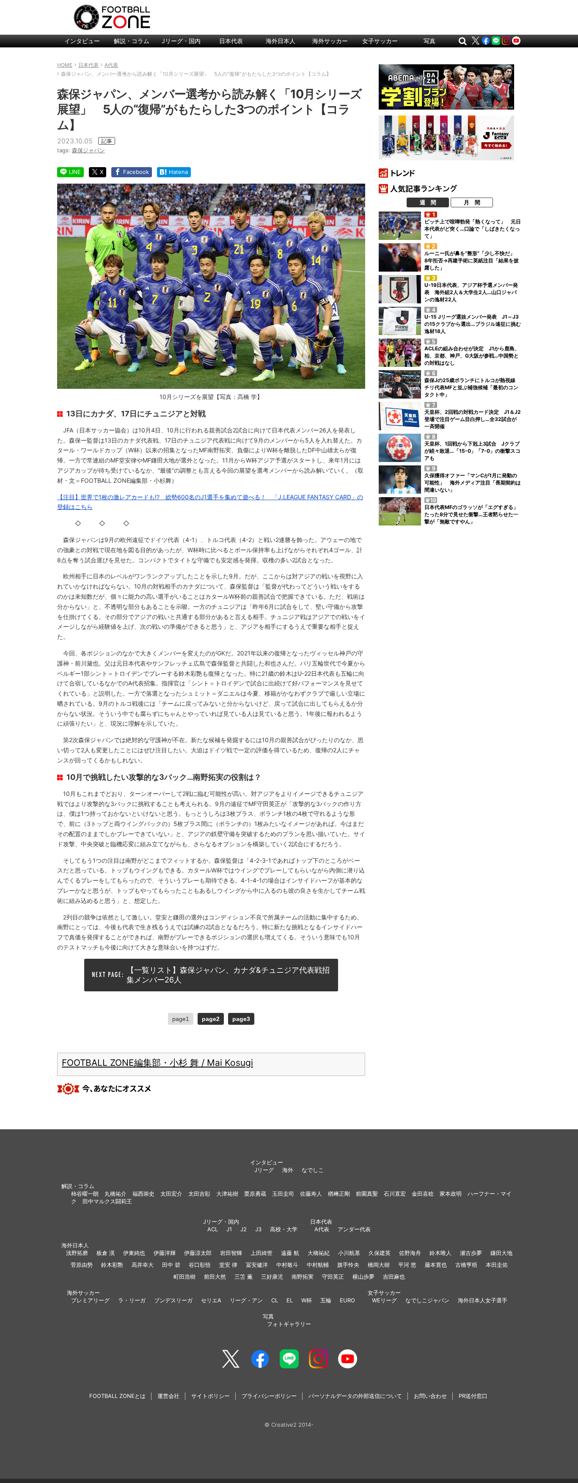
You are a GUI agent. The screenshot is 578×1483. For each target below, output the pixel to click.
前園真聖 (367, 1193)
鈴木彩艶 (112, 1264)
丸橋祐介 (116, 1193)
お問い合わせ (430, 1395)
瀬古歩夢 (471, 1252)
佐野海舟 (410, 1252)
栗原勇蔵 (255, 1193)
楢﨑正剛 (339, 1193)
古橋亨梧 (466, 1264)
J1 (229, 1229)
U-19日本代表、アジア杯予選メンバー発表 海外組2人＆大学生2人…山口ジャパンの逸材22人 (471, 292)
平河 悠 (407, 1264)
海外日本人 (280, 40)
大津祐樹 (227, 1193)
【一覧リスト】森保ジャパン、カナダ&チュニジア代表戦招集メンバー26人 (228, 975)
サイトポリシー (210, 1395)
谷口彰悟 (200, 1264)
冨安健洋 (257, 1264)
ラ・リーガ (132, 1300)
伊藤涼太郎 (198, 1252)
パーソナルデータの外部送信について (355, 1395)
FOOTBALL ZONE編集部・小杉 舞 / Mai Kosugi (157, 1062)
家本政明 (451, 1193)
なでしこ (313, 1170)
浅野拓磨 (77, 1252)
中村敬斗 (287, 1264)
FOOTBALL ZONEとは (117, 1395)
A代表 (321, 1229)
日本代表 (231, 40)
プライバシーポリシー (269, 1395)
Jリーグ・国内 (181, 40)
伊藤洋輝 (165, 1252)
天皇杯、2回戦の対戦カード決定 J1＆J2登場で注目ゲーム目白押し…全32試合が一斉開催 (472, 419)
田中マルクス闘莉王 (107, 1201)
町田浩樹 (184, 1276)
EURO (347, 1300)
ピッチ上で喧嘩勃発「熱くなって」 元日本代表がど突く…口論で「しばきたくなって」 (472, 228)
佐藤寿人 (311, 1193)
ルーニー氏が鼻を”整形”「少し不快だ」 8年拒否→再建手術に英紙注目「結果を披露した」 (472, 260)
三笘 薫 (243, 1276)
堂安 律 (228, 1264)
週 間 (428, 202)
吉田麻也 (394, 1276)
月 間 (472, 202)
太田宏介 (171, 1193)
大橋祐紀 (319, 1252)
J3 (258, 1229)
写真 (429, 40)
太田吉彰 (199, 1193)
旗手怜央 (348, 1264)
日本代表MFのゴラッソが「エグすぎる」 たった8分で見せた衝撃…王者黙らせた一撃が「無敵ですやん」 (473, 514)
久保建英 (380, 1252)
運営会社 (168, 1395)
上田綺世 (261, 1252)
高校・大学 (283, 1229)
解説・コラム (131, 40)
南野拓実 (303, 1276)
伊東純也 (134, 1252)
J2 (243, 1229)
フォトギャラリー (289, 1324)
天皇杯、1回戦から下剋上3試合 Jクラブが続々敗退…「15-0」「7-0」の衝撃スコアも (472, 450)
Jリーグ (264, 1170)
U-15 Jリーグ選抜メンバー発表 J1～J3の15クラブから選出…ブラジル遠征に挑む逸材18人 (472, 324)
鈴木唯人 (440, 1252)
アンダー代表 (354, 1229)
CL (274, 1300)
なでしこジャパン (427, 1300)
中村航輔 (318, 1264)
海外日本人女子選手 (482, 1300)
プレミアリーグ (90, 1300)
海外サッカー (330, 40)
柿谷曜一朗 (85, 1193)
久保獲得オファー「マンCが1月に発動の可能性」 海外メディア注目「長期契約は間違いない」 (472, 482)
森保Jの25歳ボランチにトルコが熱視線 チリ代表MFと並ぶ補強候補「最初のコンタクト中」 (472, 387)
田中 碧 (171, 1264)
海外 (287, 1170)
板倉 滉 (105, 1252)
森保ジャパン (88, 150)
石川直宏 (395, 1193)
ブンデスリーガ (173, 1300)
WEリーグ (384, 1300)
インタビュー (82, 40)
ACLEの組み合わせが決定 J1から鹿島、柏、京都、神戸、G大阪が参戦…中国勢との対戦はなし (472, 355)
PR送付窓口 (473, 1395)
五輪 (325, 1300)
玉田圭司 (283, 1193)
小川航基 (349, 1252)
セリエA (211, 1300)
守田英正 (333, 1276)
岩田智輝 (231, 1252)
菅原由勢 (82, 1264)
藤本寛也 (436, 1264)
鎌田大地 (501, 1252)
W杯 (306, 1300)
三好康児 (272, 1276)
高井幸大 (143, 1264)
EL (289, 1300)
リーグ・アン (246, 1300)
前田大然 (215, 1276)
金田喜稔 (423, 1193)
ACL (212, 1229)
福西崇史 (143, 1193)
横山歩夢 (363, 1276)
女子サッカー (380, 40)
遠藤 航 (290, 1252)
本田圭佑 (497, 1264)
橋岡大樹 (379, 1264)
